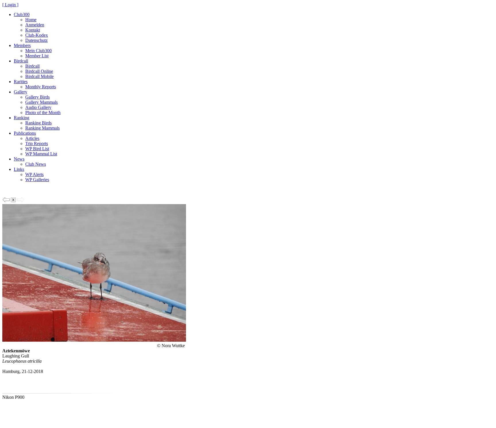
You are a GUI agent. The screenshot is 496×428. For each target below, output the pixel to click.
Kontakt (32, 30)
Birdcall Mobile (39, 76)
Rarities (21, 81)
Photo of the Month (43, 112)
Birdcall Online (39, 71)
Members (22, 45)
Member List (37, 55)
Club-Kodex (36, 35)
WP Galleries (37, 179)
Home (30, 19)
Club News (35, 164)
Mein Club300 (38, 50)
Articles (32, 138)
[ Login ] (10, 4)
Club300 (22, 14)
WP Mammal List (41, 153)
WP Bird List (37, 148)
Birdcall (21, 60)
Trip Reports (36, 143)
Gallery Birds (37, 97)
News (19, 159)
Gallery (20, 91)
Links (19, 169)
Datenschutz (36, 40)
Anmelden (34, 24)
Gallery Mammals (41, 102)
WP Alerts (34, 174)
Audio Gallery (38, 107)
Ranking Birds (38, 122)
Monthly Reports (40, 86)
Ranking (21, 117)
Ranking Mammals (42, 128)
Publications (25, 133)
